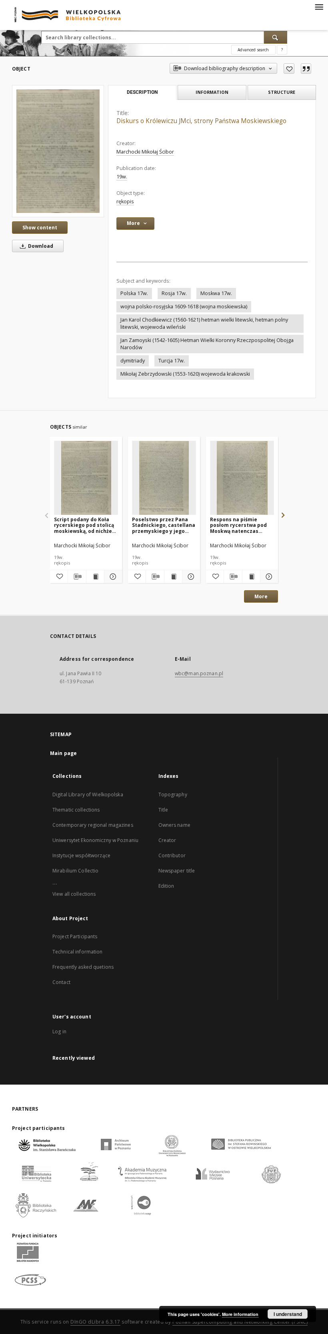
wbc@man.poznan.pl (199, 673)
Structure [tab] (281, 92)
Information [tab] (212, 92)
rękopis (125, 201)
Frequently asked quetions (83, 967)
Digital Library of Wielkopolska (87, 794)
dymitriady (132, 360)
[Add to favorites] (289, 68)
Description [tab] (142, 92)
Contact (61, 982)
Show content (39, 227)
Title (163, 809)
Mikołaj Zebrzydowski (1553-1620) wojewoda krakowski (185, 373)
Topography (172, 794)
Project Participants (74, 936)
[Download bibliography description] (77, 576)
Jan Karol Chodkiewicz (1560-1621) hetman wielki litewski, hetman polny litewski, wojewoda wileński (204, 323)
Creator (167, 840)
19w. (121, 176)
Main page (63, 753)
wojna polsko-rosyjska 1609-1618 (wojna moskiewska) (183, 306)
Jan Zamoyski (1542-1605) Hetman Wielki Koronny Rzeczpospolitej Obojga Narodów (207, 344)
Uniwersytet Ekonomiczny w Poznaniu (95, 840)
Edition (166, 886)
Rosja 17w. (174, 293)
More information (240, 1314)
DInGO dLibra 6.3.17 (95, 1321)
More (261, 596)
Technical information (77, 951)
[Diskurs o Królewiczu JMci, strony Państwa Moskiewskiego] (58, 151)
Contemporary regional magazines (92, 825)
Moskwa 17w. (216, 293)
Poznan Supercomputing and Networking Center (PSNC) (240, 1321)
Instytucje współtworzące (81, 855)
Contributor (172, 855)
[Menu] (319, 6)
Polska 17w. (134, 293)
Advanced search (253, 50)
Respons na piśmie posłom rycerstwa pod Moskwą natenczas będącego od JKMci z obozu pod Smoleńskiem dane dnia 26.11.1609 (241, 525)
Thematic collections (76, 809)
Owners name (174, 825)
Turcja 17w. (171, 360)
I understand (288, 1314)
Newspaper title (176, 870)
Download (40, 246)
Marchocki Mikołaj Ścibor (145, 151)
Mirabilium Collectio (75, 870)
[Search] (275, 37)
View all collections (74, 894)
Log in (59, 1031)
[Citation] (306, 68)
